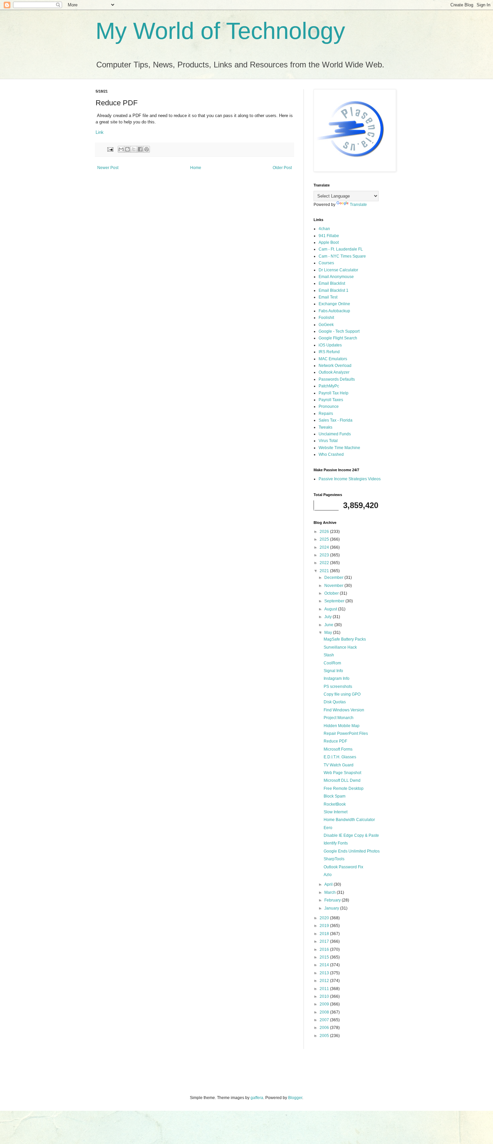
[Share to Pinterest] (146, 149)
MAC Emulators (333, 359)
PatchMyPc (329, 386)
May (328, 632)
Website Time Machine (339, 447)
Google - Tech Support (339, 331)
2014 (325, 965)
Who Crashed (331, 454)
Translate (358, 204)
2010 (325, 996)
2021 (325, 570)
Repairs (326, 413)
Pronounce (329, 406)
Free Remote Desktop (344, 788)
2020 (325, 918)
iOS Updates (330, 345)
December (334, 577)
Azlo (328, 874)
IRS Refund (329, 351)
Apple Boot (329, 242)
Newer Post (107, 167)
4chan (324, 228)
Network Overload (335, 365)
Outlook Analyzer (334, 372)
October (332, 593)
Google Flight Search (338, 338)
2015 (325, 957)
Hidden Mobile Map (342, 725)
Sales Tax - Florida (335, 420)
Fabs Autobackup (334, 311)
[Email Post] (110, 149)
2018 (325, 933)
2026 (325, 531)
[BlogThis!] (127, 149)
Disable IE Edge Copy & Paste (351, 835)
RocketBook (335, 804)
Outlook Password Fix (343, 867)
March (330, 892)
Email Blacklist (332, 283)
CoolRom (332, 663)
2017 (325, 941)
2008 (325, 1012)
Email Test (328, 297)
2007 (325, 1020)
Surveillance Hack (340, 647)
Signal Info (333, 670)
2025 (325, 539)
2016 (325, 949)
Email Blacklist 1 (333, 290)
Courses (326, 263)
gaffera (257, 1097)
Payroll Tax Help (333, 393)
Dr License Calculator (338, 270)
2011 (325, 988)
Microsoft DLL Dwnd (342, 780)
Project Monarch (338, 717)
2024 (325, 547)
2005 (325, 1035)
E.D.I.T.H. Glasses (340, 757)
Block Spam (334, 796)
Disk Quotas (335, 702)
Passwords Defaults (337, 379)
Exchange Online (334, 304)
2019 (325, 925)
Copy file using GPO (342, 694)
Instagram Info (336, 678)
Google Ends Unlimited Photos (352, 851)
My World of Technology (220, 31)
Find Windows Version (344, 710)
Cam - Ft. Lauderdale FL (341, 249)
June (329, 624)
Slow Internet (335, 812)
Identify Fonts (336, 843)
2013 (325, 973)
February (333, 900)
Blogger (295, 1097)
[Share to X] (133, 149)
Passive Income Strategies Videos (350, 479)
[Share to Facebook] (140, 149)
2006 (325, 1027)
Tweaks (325, 427)
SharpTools (334, 859)
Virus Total (328, 440)
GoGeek (326, 324)
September (334, 601)
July (328, 616)
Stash (329, 655)
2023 (325, 555)
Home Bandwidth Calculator (349, 819)
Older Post (282, 167)
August (331, 609)
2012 (325, 980)
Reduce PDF (335, 741)
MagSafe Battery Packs (345, 639)
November (334, 585)
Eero (328, 827)
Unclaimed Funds (335, 434)
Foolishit (326, 317)
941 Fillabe (329, 235)
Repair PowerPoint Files (346, 733)
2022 (325, 562)
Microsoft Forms (338, 749)
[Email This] (121, 149)
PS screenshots (338, 686)
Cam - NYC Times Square (342, 256)
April (329, 884)
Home (195, 167)
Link (100, 132)
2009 (325, 1004)
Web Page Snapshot (342, 772)
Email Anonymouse (336, 276)
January (332, 908)
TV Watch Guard (338, 765)
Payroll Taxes (331, 399)
